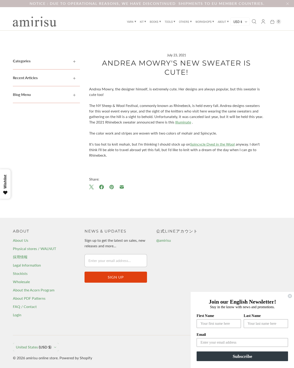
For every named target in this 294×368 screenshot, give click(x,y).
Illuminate (183, 122)
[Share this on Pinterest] (112, 187)
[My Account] (263, 21)
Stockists (20, 273)
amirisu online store (42, 358)
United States (33, 347)
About (222, 22)
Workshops (203, 22)
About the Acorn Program (33, 290)
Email (201, 334)
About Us (20, 240)
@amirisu (163, 240)
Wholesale (21, 281)
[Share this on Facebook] (101, 187)
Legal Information (27, 265)
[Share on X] (92, 187)
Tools (169, 22)
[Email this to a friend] (122, 187)
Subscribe (242, 356)
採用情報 (20, 257)
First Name (205, 316)
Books (154, 22)
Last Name (252, 316)
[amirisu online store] (35, 22)
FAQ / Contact (25, 306)
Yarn (130, 22)
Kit (142, 22)
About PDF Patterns (29, 298)
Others (184, 22)
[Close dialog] (290, 296)
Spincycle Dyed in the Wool (212, 144)
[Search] (254, 21)
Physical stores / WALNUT (34, 248)
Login (17, 315)
